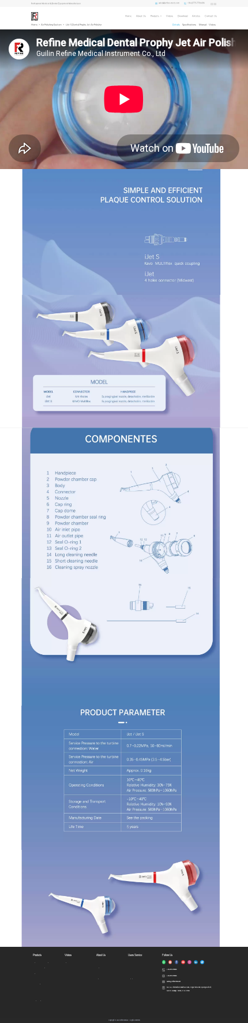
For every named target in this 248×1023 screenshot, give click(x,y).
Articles (196, 15)
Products (155, 15)
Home (128, 15)
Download (182, 15)
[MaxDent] (34, 16)
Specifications (189, 24)
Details (176, 24)
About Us (141, 15)
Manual (202, 24)
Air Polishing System (51, 24)
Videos (169, 15)
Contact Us (211, 15)
